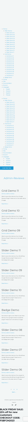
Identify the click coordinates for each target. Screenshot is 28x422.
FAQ (4, 81)
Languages (6, 87)
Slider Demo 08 (10, 46)
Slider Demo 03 (10, 36)
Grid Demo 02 (10, 58)
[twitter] (12, 405)
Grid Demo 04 (10, 62)
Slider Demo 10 (10, 50)
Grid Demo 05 (10, 63)
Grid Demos (8, 54)
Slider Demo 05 (10, 40)
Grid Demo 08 (10, 69)
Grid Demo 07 (10, 67)
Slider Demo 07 (10, 44)
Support (14, 402)
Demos (5, 29)
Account (5, 85)
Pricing (5, 79)
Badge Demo (8, 77)
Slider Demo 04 (10, 38)
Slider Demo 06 (10, 42)
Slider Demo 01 (10, 32)
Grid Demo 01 (10, 56)
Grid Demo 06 (10, 65)
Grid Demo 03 (10, 60)
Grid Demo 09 (10, 71)
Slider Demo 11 (10, 52)
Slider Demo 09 (10, 48)
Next (14, 392)
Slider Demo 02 (10, 34)
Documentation (7, 83)
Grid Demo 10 (10, 73)
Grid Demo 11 (9, 75)
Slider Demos (8, 30)
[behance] (15, 405)
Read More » (5, 203)
